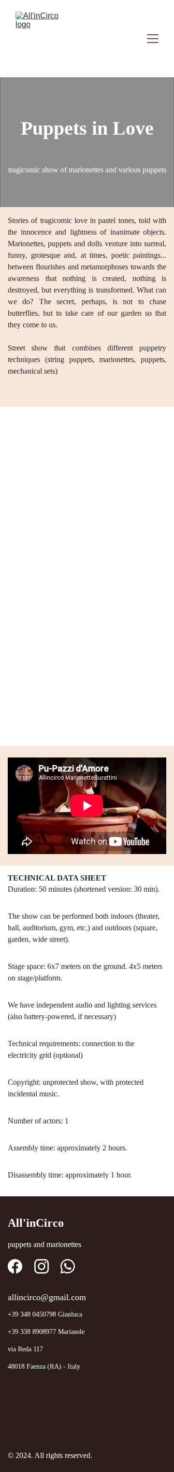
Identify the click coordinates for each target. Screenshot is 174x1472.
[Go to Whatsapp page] (67, 1266)
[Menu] (153, 38)
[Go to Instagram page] (41, 1266)
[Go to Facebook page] (15, 1266)
